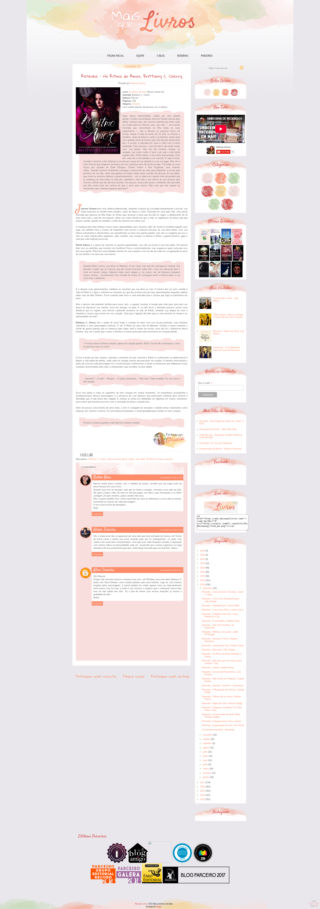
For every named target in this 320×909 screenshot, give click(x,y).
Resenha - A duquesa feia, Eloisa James (221, 721)
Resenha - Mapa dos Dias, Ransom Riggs (222, 703)
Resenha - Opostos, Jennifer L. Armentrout (222, 685)
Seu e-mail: (205, 383)
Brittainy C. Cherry (97, 459)
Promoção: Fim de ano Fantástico (215, 443)
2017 (202, 782)
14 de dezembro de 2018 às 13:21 (171, 477)
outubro (206, 739)
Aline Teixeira (104, 570)
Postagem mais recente (96, 676)
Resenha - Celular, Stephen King (217, 667)
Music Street (128, 459)
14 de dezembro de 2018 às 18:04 (171, 530)
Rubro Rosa (102, 477)
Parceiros (207, 55)
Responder (97, 514)
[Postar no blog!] (84, 454)
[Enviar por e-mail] (81, 454)
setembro (207, 743)
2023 (202, 563)
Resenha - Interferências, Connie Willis (221, 605)
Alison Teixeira (105, 529)
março (206, 768)
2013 (202, 799)
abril (205, 764)
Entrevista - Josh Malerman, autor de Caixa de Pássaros (226, 348)
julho (205, 752)
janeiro (206, 777)
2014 (202, 795)
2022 (202, 567)
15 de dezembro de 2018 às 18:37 (171, 570)
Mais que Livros (141, 903)
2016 (202, 786)
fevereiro (207, 773)
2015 (202, 791)
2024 (202, 559)
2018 (202, 584)
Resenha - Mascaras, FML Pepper (218, 649)
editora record (114, 459)
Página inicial (115, 55)
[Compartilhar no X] (88, 454)
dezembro (207, 588)
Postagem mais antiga (170, 676)
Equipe (140, 55)
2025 (202, 555)
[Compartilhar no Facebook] (91, 454)
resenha (169, 459)
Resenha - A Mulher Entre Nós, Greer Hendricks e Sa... (220, 615)
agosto (206, 747)
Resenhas (182, 55)
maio (205, 760)
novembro (207, 735)
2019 (202, 580)
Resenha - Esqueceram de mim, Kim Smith (223, 725)
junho (205, 756)
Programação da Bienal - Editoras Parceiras (220, 449)
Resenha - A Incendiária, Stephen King (220, 621)
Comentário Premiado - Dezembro (218, 729)
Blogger (159, 906)
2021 (202, 572)
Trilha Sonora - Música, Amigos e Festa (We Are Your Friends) (228, 316)
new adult (140, 459)
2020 (202, 576)
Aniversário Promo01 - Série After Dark (218, 429)
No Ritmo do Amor (155, 459)
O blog (161, 55)
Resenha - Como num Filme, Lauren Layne (222, 609)
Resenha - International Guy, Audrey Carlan (223, 645)
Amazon (136, 104)
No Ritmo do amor (138, 92)
